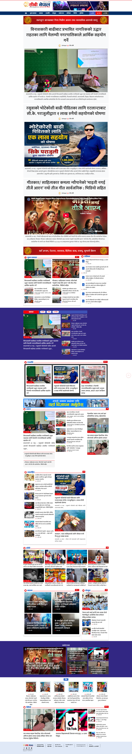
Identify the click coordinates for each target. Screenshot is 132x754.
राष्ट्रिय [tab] (49, 312)
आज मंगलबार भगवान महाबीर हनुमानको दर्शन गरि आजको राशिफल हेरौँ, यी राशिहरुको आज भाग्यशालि (95, 270)
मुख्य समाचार (33, 13)
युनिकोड (81, 13)
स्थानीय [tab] (42, 312)
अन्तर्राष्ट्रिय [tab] (56, 312)
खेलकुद (54, 13)
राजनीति (48, 13)
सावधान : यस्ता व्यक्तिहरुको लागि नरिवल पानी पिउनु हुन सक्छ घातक (37, 604)
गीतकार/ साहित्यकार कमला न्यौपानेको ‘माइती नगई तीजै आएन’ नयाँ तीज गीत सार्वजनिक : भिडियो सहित (66, 185)
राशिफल (69, 13)
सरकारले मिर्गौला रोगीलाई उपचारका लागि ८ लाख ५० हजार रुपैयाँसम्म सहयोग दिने (37, 626)
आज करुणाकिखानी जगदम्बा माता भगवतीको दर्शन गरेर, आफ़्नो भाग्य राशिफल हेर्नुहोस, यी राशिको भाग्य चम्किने (94, 286)
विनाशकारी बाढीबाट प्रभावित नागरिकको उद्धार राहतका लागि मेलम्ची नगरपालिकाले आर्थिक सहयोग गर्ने (66, 35)
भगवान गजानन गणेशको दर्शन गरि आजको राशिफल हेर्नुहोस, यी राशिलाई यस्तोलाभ (95, 278)
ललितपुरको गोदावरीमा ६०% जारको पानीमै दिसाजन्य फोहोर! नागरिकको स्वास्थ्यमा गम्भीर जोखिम (65, 603)
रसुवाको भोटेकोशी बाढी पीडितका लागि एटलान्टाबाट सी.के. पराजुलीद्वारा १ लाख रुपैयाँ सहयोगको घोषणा (66, 111)
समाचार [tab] (31, 312)
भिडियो (75, 13)
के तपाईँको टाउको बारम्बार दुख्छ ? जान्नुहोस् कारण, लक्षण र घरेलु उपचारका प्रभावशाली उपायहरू (65, 624)
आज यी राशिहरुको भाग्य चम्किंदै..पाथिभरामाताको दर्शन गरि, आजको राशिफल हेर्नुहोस (97, 301)
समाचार (41, 13)
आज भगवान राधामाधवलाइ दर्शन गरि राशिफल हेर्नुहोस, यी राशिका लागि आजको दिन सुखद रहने (96, 294)
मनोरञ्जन (61, 13)
